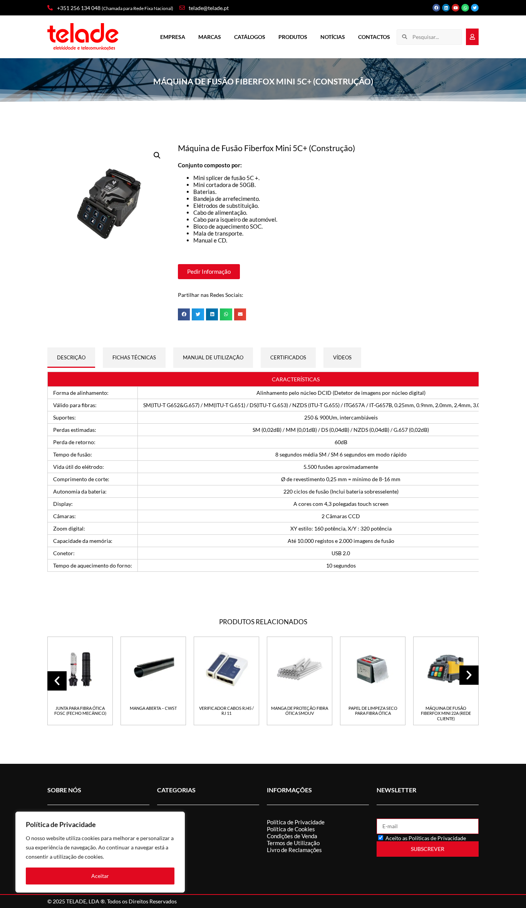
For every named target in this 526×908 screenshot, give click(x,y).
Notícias (332, 37)
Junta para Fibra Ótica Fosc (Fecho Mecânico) (80, 711)
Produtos (292, 37)
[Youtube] (455, 8)
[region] (100, 852)
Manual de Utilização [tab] (213, 357)
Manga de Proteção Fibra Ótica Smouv (299, 711)
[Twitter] (475, 8)
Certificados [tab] (288, 357)
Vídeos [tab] (342, 357)
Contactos (374, 37)
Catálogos (249, 37)
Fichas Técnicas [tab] (134, 357)
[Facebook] (436, 8)
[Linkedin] (446, 8)
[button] (157, 155)
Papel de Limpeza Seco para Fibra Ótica (372, 711)
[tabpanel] (263, 472)
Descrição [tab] (71, 357)
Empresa (172, 37)
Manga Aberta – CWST (153, 708)
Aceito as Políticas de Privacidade (425, 838)
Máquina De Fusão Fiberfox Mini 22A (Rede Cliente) (446, 713)
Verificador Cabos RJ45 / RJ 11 (226, 711)
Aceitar (100, 876)
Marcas (209, 37)
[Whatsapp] (465, 8)
